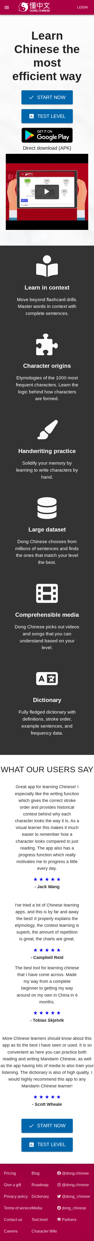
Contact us (13, 1220)
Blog (36, 1173)
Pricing (10, 1173)
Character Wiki (44, 1231)
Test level (40, 1220)
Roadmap (40, 1185)
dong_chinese (73, 1208)
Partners (68, 1220)
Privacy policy (16, 1196)
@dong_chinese (75, 1196)
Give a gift (12, 1185)
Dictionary (40, 1196)
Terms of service (18, 1208)
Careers (11, 1231)
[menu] (7, 7)
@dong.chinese (75, 1173)
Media (37, 1208)
